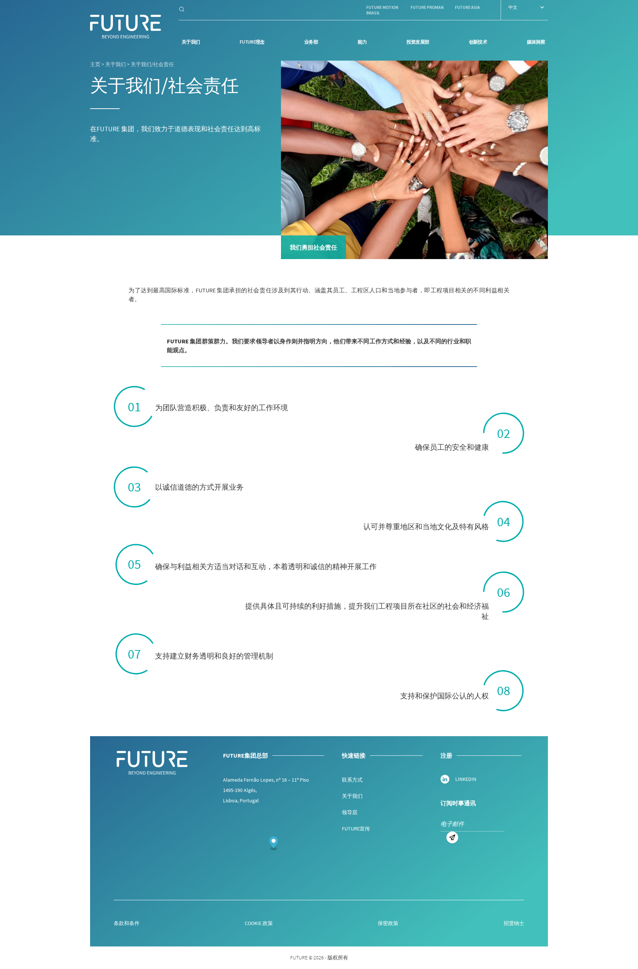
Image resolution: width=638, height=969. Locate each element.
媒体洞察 (536, 42)
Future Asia (467, 7)
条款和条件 (127, 923)
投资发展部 (418, 42)
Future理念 (252, 42)
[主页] (125, 26)
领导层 (349, 812)
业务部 (311, 42)
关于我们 (191, 42)
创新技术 (478, 42)
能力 (362, 42)
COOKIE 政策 (259, 923)
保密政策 (388, 923)
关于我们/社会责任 (152, 64)
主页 (95, 64)
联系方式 (352, 779)
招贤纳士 (514, 923)
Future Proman (427, 7)
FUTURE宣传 (356, 828)
